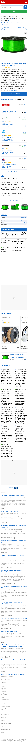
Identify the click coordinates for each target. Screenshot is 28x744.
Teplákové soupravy (5, 715)
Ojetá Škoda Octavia (5, 699)
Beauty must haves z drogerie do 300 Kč (9, 639)
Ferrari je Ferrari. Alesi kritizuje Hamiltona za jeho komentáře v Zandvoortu (13, 561)
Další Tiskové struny (5, 317)
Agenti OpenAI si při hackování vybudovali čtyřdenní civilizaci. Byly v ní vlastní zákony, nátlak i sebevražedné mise (13, 577)
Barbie (2, 709)
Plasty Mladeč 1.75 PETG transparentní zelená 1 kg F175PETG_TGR (14, 64)
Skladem (24, 119)
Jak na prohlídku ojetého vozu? (7, 693)
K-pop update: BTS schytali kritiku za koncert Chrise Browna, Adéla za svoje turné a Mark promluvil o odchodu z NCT (13, 634)
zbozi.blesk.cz (3, 691)
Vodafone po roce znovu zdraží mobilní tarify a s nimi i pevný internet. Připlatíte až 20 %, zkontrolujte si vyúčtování (21, 381)
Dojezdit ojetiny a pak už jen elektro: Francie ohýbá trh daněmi (13, 559)
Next (25, 333)
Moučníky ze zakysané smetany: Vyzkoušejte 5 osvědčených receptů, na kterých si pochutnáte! (13, 609)
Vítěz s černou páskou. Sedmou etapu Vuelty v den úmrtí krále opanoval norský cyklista (13, 516)
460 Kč (23, 167)
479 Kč (23, 126)
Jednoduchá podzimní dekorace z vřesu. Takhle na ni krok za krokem (13, 546)
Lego (2, 711)
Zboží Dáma (3, 689)
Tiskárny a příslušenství (6, 18)
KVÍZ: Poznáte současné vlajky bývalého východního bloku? (13, 625)
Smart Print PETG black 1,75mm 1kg (9, 319)
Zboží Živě (3, 686)
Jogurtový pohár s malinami (6, 544)
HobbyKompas (4, 694)
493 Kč (23, 112)
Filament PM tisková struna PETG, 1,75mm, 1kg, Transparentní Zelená (9, 139)
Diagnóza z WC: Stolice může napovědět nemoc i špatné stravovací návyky (12, 649)
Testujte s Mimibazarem (5, 706)
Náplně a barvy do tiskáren (19, 18)
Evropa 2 (2, 732)
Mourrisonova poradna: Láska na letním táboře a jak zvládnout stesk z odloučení (13, 662)
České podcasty (4, 727)
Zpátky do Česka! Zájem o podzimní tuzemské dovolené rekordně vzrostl (14, 621)
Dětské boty (3, 717)
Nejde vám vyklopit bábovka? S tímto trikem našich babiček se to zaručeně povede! (14, 612)
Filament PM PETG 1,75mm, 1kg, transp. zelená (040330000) (9, 166)
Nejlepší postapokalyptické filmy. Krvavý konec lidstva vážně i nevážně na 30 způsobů (6, 437)
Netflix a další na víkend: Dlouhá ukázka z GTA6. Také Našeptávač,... (19, 241)
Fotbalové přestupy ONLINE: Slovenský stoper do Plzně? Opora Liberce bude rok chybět (13, 519)
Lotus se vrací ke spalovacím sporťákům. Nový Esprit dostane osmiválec (13, 564)
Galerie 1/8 (14, 60)
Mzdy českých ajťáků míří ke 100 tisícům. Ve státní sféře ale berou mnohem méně (14, 596)
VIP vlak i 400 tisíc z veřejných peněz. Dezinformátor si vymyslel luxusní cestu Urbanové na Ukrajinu (13, 501)
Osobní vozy (3, 688)
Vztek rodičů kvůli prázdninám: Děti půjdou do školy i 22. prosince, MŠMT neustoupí (12, 531)
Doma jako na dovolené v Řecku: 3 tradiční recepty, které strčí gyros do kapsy (13, 606)
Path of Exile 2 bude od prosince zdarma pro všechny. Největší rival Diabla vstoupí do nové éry (7, 455)
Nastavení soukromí (20, 741)
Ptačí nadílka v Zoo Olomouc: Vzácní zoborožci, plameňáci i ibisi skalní (13, 668)
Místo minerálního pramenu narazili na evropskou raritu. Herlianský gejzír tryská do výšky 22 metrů (12, 623)
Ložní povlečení (4, 719)
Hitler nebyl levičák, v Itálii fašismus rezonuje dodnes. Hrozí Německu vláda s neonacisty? (13, 498)
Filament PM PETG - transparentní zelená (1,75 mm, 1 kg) (9, 152)
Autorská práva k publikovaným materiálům (11, 739)
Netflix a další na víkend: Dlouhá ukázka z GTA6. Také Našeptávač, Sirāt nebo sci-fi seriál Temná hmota (20, 400)
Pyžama (2, 712)
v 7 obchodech (4, 348)
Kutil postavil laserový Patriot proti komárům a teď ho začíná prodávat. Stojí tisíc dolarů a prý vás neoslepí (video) (13, 580)
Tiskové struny (4, 20)
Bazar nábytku (4, 720)
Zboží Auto (3, 697)
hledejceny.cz (3, 685)
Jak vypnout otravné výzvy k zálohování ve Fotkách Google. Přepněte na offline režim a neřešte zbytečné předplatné (21, 419)
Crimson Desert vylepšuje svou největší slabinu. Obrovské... (19, 234)
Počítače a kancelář (12, 16)
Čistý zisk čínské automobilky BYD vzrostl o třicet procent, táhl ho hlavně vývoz (14, 593)
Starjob (2, 726)
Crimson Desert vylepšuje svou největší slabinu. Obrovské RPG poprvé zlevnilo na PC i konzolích (6, 400)
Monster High (3, 708)
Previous (2, 333)
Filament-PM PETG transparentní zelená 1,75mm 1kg (7, 124)
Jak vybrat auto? (4, 700)
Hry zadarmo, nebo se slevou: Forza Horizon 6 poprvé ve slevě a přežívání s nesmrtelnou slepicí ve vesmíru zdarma (7, 381)
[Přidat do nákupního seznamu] (25, 33)
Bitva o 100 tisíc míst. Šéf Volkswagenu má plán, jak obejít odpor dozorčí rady (14, 590)
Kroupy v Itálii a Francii (5, 679)
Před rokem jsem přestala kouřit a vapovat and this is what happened (12, 637)
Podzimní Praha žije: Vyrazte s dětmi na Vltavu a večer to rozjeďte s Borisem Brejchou (14, 549)
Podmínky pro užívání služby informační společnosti (14, 740)
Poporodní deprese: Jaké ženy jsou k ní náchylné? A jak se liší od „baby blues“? (14, 653)
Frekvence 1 (3, 730)
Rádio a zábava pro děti (5, 729)
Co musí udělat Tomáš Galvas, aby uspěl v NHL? (10, 678)
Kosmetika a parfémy (5, 714)
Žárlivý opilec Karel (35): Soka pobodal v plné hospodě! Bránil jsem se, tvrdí (13, 534)
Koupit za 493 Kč (14, 94)
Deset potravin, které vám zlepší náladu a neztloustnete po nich (13, 651)
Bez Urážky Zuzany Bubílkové (7, 676)
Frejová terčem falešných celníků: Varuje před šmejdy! (11, 529)
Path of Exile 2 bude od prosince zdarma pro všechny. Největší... (18, 248)
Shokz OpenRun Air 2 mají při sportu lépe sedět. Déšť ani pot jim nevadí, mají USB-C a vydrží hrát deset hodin (7, 419)
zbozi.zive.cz (3, 16)
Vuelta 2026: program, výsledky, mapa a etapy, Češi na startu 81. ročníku (14, 514)
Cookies (13, 741)
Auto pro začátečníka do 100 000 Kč (8, 696)
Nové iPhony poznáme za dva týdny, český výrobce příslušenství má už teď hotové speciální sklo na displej (21, 437)
